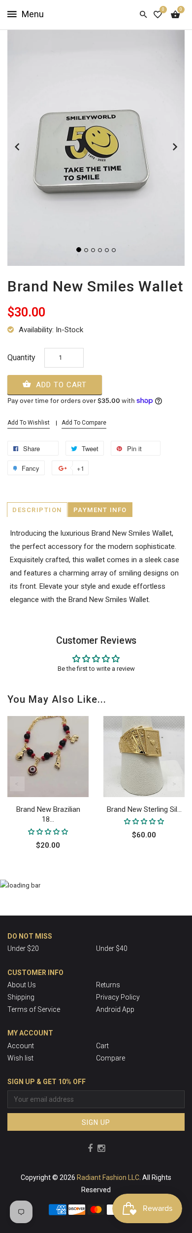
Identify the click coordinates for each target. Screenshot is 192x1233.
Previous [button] (17, 783)
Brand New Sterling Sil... (144, 809)
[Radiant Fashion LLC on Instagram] (101, 1148)
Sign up (96, 1122)
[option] (48, 797)
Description (37, 510)
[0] (158, 15)
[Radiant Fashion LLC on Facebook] (90, 1148)
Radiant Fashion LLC (108, 1177)
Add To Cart (60, 384)
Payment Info (100, 510)
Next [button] (174, 783)
